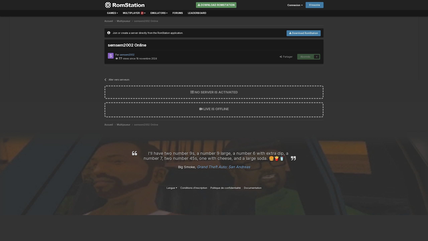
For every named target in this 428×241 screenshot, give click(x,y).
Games (112, 13)
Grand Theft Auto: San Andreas (223, 167)
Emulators (158, 13)
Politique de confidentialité (225, 187)
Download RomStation (217, 5)
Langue (171, 187)
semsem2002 (127, 54)
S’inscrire (314, 5)
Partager (287, 56)
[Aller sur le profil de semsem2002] (111, 56)
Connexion (294, 5)
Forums (178, 13)
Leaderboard (197, 13)
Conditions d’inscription (193, 187)
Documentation (252, 187)
